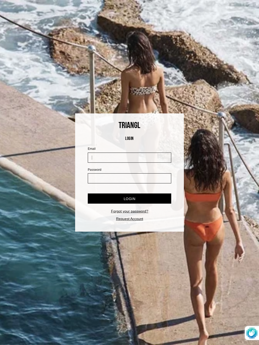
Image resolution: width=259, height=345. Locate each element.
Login (129, 199)
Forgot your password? (129, 211)
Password (94, 169)
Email (92, 149)
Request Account (129, 219)
